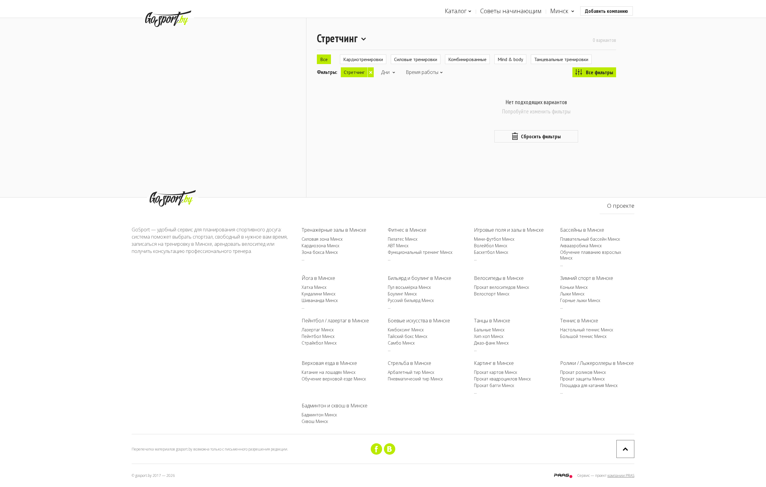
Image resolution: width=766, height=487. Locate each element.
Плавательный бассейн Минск (590, 239)
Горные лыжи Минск (580, 300)
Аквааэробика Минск (581, 245)
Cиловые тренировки (415, 59)
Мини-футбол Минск (494, 239)
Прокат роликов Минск (583, 372)
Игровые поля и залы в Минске (509, 230)
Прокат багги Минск (494, 385)
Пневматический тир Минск (415, 379)
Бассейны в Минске (582, 230)
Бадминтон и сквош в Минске (334, 405)
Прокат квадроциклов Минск (502, 379)
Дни (386, 72)
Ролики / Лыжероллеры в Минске (597, 363)
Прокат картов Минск (495, 372)
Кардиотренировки (363, 59)
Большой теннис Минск (583, 336)
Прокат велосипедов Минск (501, 287)
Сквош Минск (315, 421)
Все (324, 59)
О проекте (620, 205)
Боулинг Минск (402, 294)
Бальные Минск (489, 330)
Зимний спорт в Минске (586, 278)
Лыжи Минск (572, 294)
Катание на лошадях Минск (328, 372)
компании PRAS (620, 475)
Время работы (422, 72)
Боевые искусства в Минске (419, 320)
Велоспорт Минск (491, 294)
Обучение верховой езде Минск (334, 379)
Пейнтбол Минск (318, 336)
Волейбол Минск (490, 245)
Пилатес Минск (402, 239)
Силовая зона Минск (322, 239)
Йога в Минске (318, 278)
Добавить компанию (606, 10)
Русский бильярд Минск (411, 300)
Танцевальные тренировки (561, 59)
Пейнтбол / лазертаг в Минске (335, 320)
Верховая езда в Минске (329, 363)
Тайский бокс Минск (407, 336)
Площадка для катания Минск (589, 385)
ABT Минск (398, 245)
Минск (560, 11)
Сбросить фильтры (541, 136)
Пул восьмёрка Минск (409, 287)
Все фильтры (599, 72)
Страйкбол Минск (319, 343)
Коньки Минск (574, 287)
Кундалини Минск (318, 294)
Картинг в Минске (494, 363)
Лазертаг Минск (318, 330)
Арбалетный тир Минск (411, 372)
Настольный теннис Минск (586, 330)
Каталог (456, 11)
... (303, 259)
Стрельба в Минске (409, 363)
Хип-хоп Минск (488, 336)
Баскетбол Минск (491, 252)
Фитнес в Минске (407, 230)
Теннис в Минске (579, 320)
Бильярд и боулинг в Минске (419, 278)
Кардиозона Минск (320, 245)
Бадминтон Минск (319, 415)
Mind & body (510, 59)
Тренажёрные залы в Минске (334, 230)
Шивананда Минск (320, 300)
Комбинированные (467, 59)
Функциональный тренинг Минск (420, 252)
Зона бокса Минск (320, 252)
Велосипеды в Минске (499, 278)
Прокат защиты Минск (582, 379)
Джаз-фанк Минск (491, 343)
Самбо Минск (401, 343)
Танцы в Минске (492, 320)
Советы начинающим (510, 11)
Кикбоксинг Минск (406, 330)
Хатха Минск (314, 287)
